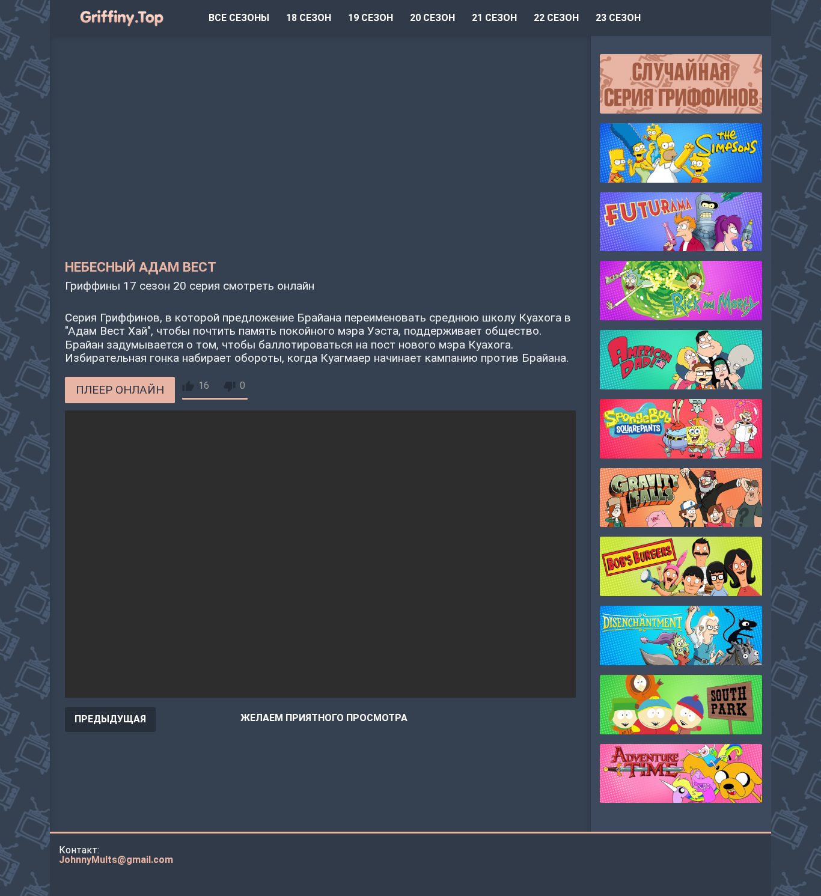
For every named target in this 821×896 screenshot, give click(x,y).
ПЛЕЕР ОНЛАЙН (120, 390)
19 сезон (370, 17)
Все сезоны (239, 17)
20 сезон (432, 17)
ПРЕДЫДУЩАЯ (110, 719)
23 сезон (618, 17)
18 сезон (308, 17)
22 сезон (556, 17)
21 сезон (494, 17)
